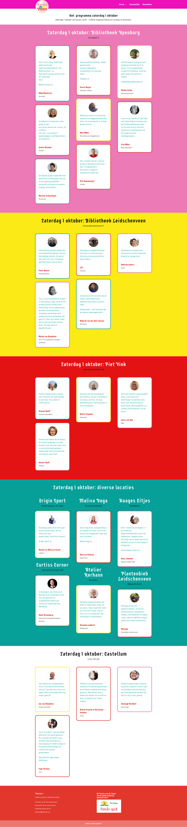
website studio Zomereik (93, 824)
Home (121, 5)
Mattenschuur (45, 85)
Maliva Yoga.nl (86, 541)
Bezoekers (147, 5)
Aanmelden (134, 5)
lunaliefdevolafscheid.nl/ (131, 82)
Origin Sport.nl (45, 541)
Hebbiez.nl (84, 79)
